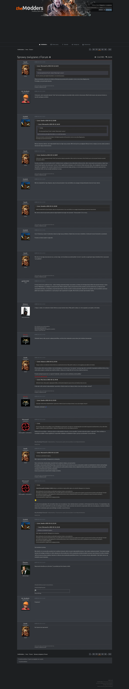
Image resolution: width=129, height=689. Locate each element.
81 (102, 49)
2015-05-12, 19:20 (40, 357)
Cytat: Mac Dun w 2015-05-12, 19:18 (47, 379)
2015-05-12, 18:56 (40, 151)
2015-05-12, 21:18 (40, 480)
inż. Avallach (25, 91)
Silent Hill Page (38, 593)
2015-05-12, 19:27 (40, 396)
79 (96, 49)
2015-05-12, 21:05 (40, 419)
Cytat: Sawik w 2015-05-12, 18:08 (46, 120)
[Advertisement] (64, 29)
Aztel (36, 587)
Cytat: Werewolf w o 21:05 (44, 488)
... (91, 49)
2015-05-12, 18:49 (40, 91)
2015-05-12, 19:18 (40, 334)
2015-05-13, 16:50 (40, 562)
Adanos (25, 304)
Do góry (65, 676)
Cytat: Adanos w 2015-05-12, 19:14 (47, 361)
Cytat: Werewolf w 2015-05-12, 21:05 (47, 452)
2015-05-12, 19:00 (40, 202)
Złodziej (39, 587)
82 (105, 49)
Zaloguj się (102, 5)
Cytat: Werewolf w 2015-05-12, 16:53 (47, 66)
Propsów (43, 587)
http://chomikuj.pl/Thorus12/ (41, 441)
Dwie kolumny (108, 686)
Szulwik (25, 116)
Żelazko (25, 562)
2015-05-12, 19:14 (40, 304)
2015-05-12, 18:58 (40, 179)
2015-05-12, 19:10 (40, 253)
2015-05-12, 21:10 (40, 448)
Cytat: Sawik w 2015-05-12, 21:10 (46, 523)
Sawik (25, 62)
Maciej (25, 334)
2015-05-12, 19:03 (40, 230)
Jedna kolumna (101, 686)
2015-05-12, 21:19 (40, 519)
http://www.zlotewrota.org (40, 327)
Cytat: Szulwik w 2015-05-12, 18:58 (47, 206)
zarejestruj (109, 5)
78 (93, 49)
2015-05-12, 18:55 (40, 116)
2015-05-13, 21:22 (40, 623)
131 (110, 49)
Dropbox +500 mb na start (40, 87)
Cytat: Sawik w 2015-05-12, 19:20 (46, 400)
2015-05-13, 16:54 (40, 598)
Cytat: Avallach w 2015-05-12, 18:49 (47, 155)
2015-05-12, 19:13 (40, 281)
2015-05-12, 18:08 (40, 61)
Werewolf (25, 419)
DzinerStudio (109, 683)
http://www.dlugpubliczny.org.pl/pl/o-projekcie (45, 329)
